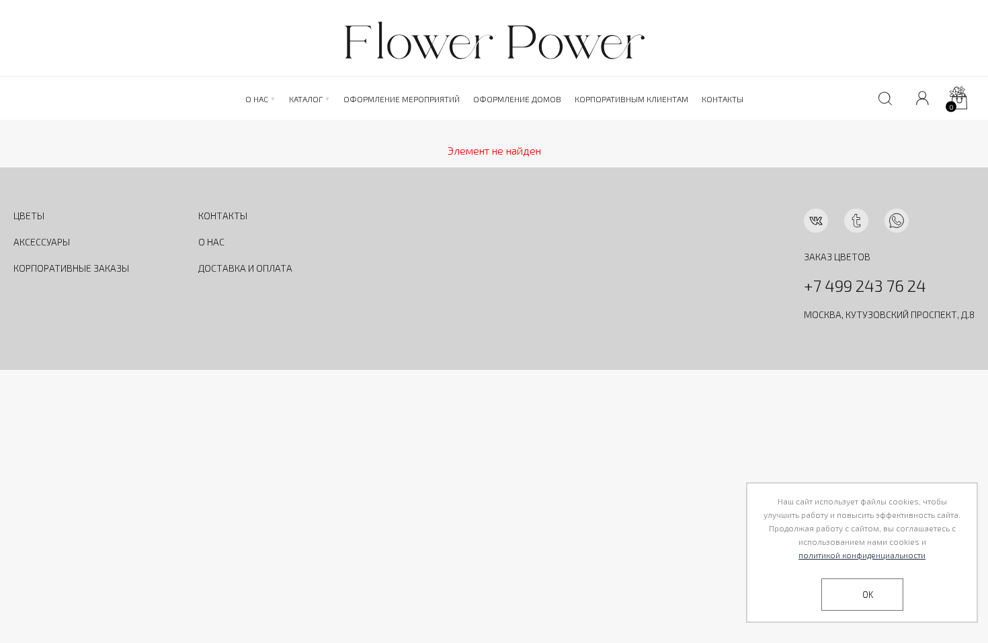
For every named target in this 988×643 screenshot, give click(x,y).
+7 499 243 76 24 (865, 285)
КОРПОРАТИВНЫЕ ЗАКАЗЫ (71, 268)
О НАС (211, 242)
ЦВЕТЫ (28, 215)
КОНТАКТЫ (222, 215)
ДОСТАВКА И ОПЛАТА (245, 268)
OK (867, 594)
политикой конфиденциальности (861, 555)
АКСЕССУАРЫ (41, 242)
